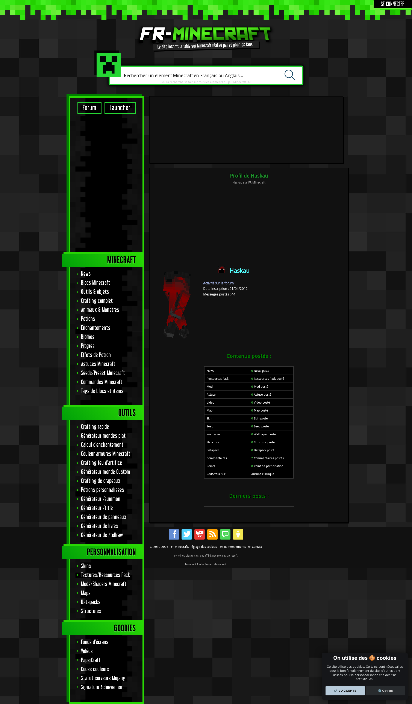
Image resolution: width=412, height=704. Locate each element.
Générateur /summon (100, 499)
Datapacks (90, 602)
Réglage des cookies (203, 547)
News (86, 274)
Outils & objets (95, 292)
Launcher (120, 108)
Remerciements (235, 547)
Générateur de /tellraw (102, 535)
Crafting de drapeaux (100, 481)
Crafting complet (97, 301)
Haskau (240, 270)
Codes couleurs (95, 669)
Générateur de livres (99, 526)
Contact (257, 547)
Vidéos (87, 651)
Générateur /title (97, 508)
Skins (86, 566)
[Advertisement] (106, 182)
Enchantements (95, 328)
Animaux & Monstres (100, 310)
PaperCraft (91, 660)
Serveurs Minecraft (215, 564)
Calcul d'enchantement (102, 445)
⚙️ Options (386, 690)
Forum (89, 108)
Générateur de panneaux (103, 517)
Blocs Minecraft (95, 283)
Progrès (88, 346)
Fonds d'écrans (94, 642)
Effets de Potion (96, 355)
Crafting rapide (95, 427)
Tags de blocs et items (102, 391)
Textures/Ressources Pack (105, 575)
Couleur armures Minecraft (105, 454)
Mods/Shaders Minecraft (104, 584)
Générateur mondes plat (103, 436)
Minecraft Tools (194, 564)
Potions (88, 319)
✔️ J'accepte (345, 690)
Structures (91, 611)
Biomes (87, 337)
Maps (86, 593)
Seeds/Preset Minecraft (103, 373)
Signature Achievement (102, 687)
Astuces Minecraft (98, 364)
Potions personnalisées (102, 490)
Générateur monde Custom (105, 472)
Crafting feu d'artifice (101, 463)
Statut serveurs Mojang (103, 678)
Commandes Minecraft (102, 382)
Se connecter (393, 4)
